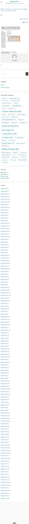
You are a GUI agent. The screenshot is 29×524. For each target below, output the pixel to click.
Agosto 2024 (4, 239)
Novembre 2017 (4, 453)
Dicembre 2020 (4, 354)
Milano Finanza (10, 149)
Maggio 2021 (4, 341)
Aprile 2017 (3, 471)
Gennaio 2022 (4, 319)
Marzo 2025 (3, 220)
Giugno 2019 (4, 402)
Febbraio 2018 (4, 445)
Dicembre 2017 (4, 450)
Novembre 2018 (4, 421)
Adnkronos (4, 98)
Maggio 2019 (4, 405)
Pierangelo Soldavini (6, 154)
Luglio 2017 (4, 463)
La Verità (19, 137)
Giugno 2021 (4, 338)
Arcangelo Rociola (6, 105)
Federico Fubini (21, 114)
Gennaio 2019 (4, 415)
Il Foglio (21, 119)
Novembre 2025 (4, 202)
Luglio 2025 (4, 212)
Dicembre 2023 (4, 260)
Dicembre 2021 (4, 322)
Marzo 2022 (3, 314)
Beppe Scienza (12, 108)
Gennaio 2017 (4, 479)
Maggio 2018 (4, 437)
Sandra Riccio (5, 157)
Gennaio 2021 (4, 351)
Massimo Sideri (21, 143)
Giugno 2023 (4, 276)
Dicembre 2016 (4, 482)
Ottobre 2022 (4, 298)
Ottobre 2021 (4, 327)
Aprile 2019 (3, 407)
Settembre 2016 (4, 490)
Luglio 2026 (4, 188)
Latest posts (13, 52)
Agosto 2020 (4, 365)
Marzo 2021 (3, 346)
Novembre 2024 (4, 231)
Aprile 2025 (3, 218)
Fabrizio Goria (11, 114)
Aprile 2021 (3, 343)
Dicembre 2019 (4, 386)
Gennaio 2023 (4, 290)
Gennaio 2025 (4, 226)
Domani (4, 114)
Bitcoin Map (5, 176)
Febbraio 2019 (4, 413)
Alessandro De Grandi (15, 100)
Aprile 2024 (3, 250)
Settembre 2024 (4, 236)
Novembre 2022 (4, 295)
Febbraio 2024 (4, 255)
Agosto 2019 (4, 397)
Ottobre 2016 (4, 487)
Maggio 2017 (4, 469)
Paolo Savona (24, 152)
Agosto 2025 (4, 210)
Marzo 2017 (3, 474)
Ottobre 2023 (4, 266)
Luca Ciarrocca (12, 140)
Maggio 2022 (4, 308)
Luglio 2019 (4, 399)
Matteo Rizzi (5, 145)
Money (15, 152)
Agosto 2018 (4, 429)
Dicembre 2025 (4, 199)
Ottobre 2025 (4, 204)
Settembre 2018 (4, 426)
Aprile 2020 (3, 375)
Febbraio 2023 (4, 287)
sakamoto (26, 22)
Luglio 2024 (4, 242)
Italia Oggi (7, 130)
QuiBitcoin (4, 172)
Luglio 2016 (4, 495)
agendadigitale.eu (14, 98)
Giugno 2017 (4, 466)
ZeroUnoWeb (5, 162)
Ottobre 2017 (4, 455)
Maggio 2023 (4, 279)
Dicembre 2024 (4, 228)
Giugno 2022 (4, 306)
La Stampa (7, 137)
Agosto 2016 (4, 493)
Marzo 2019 (3, 410)
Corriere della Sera (11, 111)
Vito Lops (13, 159)
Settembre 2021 (4, 330)
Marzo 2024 (3, 252)
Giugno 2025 (4, 215)
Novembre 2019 (4, 389)
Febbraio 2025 (4, 223)
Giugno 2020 (4, 370)
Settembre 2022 (4, 300)
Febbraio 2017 (4, 477)
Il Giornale (5, 122)
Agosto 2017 (4, 461)
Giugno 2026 (4, 191)
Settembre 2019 (4, 394)
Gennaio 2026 (4, 196)
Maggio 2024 (4, 247)
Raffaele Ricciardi (22, 154)
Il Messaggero (23, 122)
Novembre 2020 (4, 357)
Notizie (2, 85)
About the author (5, 52)
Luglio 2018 (4, 431)
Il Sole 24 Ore (10, 126)
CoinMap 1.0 (5, 174)
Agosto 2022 (4, 303)
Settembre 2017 (4, 458)
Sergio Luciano (15, 157)
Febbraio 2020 (4, 381)
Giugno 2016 (4, 498)
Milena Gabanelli (6, 152)
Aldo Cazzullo (5, 100)
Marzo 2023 (3, 284)
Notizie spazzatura (5, 87)
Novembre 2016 (4, 485)
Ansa (16, 103)
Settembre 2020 (4, 362)
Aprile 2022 (3, 311)
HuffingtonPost (14, 116)
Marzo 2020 (3, 378)
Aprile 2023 (3, 282)
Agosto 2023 (4, 271)
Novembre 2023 (4, 263)
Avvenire (4, 108)
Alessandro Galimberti (6, 103)
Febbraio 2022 (4, 316)
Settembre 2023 (4, 268)
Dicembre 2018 (4, 418)
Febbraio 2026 (4, 194)
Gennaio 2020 (4, 383)
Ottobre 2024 (4, 234)
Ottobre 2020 (4, 359)
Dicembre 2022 (4, 292)
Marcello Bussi (8, 143)
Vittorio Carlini (22, 160)
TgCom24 (23, 157)
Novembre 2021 (4, 324)
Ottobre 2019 (4, 391)
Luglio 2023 (4, 274)
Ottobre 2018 (4, 423)
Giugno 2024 (4, 244)
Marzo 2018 (3, 442)
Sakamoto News (14, 1)
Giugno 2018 (4, 434)
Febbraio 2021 (4, 349)
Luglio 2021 (4, 335)
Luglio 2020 (4, 367)
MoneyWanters (5, 178)
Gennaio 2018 (4, 447)
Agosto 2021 (4, 332)
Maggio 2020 (4, 373)
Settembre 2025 (4, 207)
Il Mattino (14, 122)
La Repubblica (9, 134)
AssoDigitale (16, 105)
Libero (4, 140)
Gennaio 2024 (4, 258)
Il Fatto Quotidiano (9, 119)
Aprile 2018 (3, 439)
